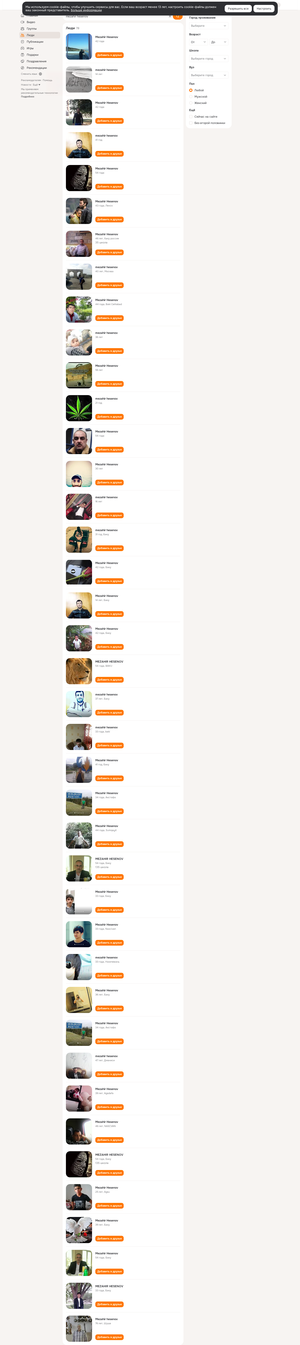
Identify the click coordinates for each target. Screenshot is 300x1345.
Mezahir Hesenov (106, 37)
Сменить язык (29, 74)
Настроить (264, 8)
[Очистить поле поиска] (170, 16)
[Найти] (178, 16)
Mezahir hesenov (106, 1319)
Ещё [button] (35, 84)
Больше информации (86, 10)
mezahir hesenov (106, 70)
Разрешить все (238, 8)
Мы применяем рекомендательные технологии (39, 93)
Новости (26, 84)
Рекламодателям (31, 80)
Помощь (47, 80)
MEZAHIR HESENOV (109, 661)
